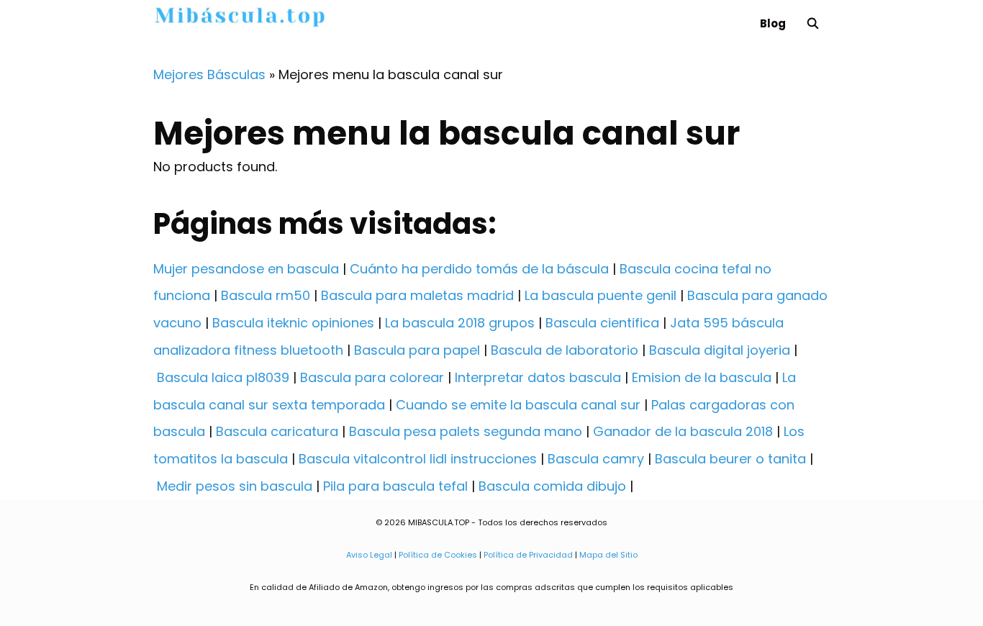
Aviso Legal (369, 555)
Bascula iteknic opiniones (293, 323)
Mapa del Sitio (608, 555)
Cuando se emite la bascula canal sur (518, 405)
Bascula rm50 (265, 295)
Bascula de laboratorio (564, 350)
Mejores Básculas (209, 74)
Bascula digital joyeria (719, 350)
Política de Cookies (438, 555)
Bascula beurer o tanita (730, 459)
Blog (773, 23)
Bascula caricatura (277, 431)
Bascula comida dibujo (552, 486)
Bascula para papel (417, 350)
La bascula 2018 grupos (460, 323)
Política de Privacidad (528, 555)
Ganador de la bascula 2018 (683, 431)
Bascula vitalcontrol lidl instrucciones (418, 459)
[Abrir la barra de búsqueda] (813, 23)
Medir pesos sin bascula (234, 486)
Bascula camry (596, 459)
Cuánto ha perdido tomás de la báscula (479, 269)
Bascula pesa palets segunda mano (465, 431)
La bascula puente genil (600, 295)
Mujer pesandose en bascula (246, 269)
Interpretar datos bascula (538, 377)
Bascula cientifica (602, 323)
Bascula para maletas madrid (417, 295)
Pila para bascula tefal (395, 486)
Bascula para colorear (372, 377)
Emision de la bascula (701, 377)
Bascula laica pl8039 (223, 377)
